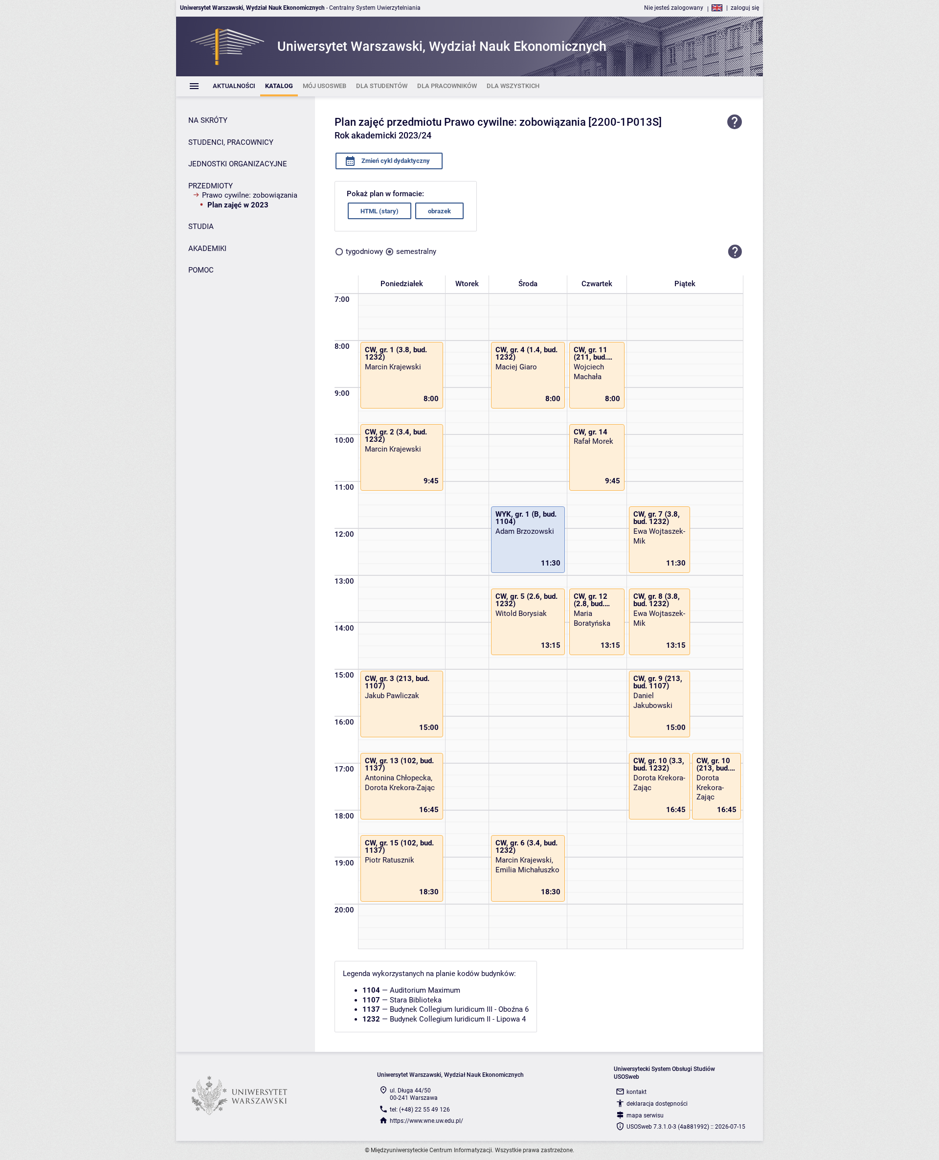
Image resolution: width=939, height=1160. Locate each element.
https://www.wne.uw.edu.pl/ (426, 1120)
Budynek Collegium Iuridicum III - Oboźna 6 (459, 1009)
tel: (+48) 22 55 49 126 (420, 1109)
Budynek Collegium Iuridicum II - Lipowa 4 (458, 1019)
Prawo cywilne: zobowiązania (249, 195)
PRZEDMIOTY (210, 186)
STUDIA (201, 226)
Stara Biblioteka (416, 1000)
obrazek (439, 211)
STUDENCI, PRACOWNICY (230, 142)
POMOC (201, 270)
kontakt (636, 1092)
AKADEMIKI (207, 248)
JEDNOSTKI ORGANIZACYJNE (237, 163)
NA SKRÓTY (207, 120)
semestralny (416, 251)
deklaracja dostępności (657, 1103)
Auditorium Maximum (425, 990)
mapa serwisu (645, 1115)
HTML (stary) (379, 211)
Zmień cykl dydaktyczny (395, 160)
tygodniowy (364, 251)
